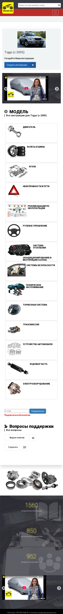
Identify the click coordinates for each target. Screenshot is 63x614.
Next (59, 88)
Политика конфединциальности (43, 613)
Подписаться (37, 411)
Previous (3, 88)
